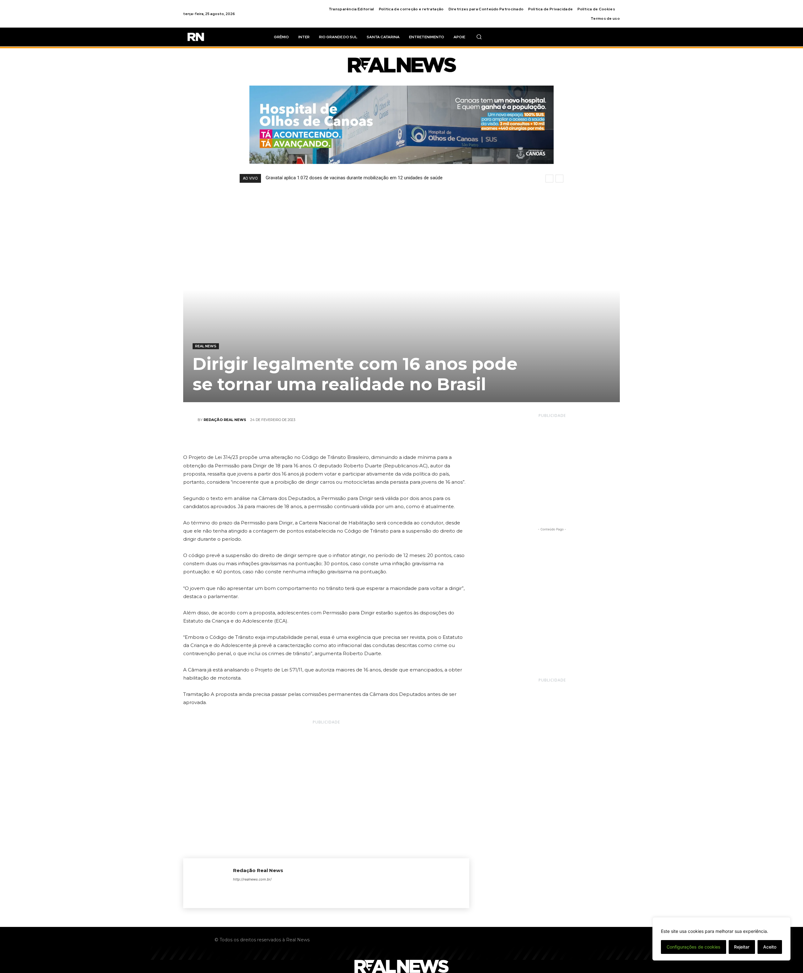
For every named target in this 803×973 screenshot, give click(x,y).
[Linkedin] (257, 890)
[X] (311, 438)
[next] (559, 178)
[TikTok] (279, 890)
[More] (355, 438)
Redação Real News (225, 420)
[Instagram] (246, 890)
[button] (479, 36)
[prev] (549, 178)
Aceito (769, 946)
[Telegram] (268, 890)
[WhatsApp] (340, 438)
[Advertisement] (552, 467)
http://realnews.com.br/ (252, 879)
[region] (721, 938)
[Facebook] (297, 438)
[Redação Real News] (190, 419)
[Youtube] (312, 890)
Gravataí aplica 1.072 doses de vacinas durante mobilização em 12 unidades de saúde (354, 178)
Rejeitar (741, 946)
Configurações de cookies (694, 946)
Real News (205, 346)
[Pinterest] (326, 438)
